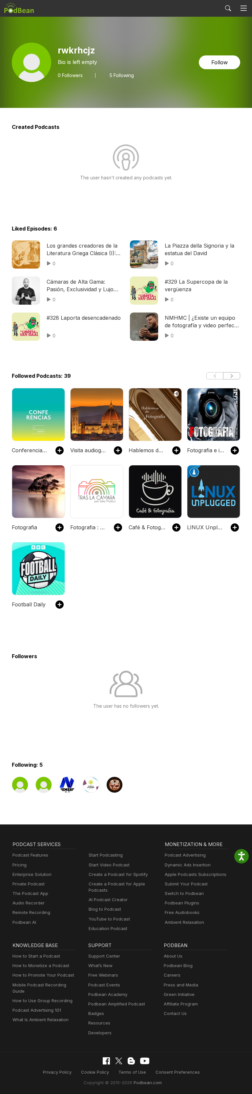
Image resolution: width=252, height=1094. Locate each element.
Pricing (19, 864)
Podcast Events (104, 984)
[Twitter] (118, 1061)
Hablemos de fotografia (147, 450)
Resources (99, 1022)
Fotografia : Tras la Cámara (88, 527)
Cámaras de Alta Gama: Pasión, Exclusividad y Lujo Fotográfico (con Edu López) (82, 285)
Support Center (104, 956)
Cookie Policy (95, 1072)
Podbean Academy (107, 994)
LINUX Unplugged (205, 527)
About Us (173, 956)
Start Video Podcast (109, 864)
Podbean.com (148, 1082)
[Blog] (131, 1060)
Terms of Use (132, 1072)
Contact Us (175, 1013)
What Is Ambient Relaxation (40, 1019)
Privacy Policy (57, 1072)
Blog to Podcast (105, 909)
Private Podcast (28, 883)
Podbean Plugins (182, 902)
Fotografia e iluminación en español (205, 450)
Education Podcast (108, 928)
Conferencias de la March (30, 450)
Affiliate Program (181, 1003)
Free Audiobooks (182, 912)
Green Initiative (179, 994)
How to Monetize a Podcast (40, 965)
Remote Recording (31, 912)
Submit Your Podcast (186, 883)
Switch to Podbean (184, 893)
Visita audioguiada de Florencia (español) (88, 450)
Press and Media (181, 984)
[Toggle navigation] (243, 8)
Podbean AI (24, 922)
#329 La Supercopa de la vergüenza (196, 285)
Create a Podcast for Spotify (118, 874)
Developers (100, 1032)
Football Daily (29, 604)
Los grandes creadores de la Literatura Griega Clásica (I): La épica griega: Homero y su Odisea (83, 249)
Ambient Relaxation (184, 922)
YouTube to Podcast (109, 919)
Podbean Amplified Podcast (116, 1003)
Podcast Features (30, 855)
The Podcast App (30, 893)
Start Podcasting (106, 855)
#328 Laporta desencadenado (84, 317)
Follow (219, 62)
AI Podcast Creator (108, 899)
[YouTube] (144, 1061)
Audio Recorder (28, 902)
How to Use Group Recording (42, 1000)
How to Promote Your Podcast (43, 975)
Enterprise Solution (32, 874)
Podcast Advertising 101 (36, 1010)
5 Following (122, 75)
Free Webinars (103, 975)
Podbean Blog (178, 965)
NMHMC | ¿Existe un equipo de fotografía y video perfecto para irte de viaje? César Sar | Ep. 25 (202, 321)
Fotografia (24, 527)
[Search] (228, 8)
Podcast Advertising (185, 855)
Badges (96, 1013)
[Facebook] (106, 1060)
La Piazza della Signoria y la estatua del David (199, 249)
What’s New (100, 965)
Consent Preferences (178, 1072)
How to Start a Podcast (36, 956)
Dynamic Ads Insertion (188, 864)
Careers (172, 975)
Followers (70, 75)
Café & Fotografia (147, 527)
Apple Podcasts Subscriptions (195, 874)
